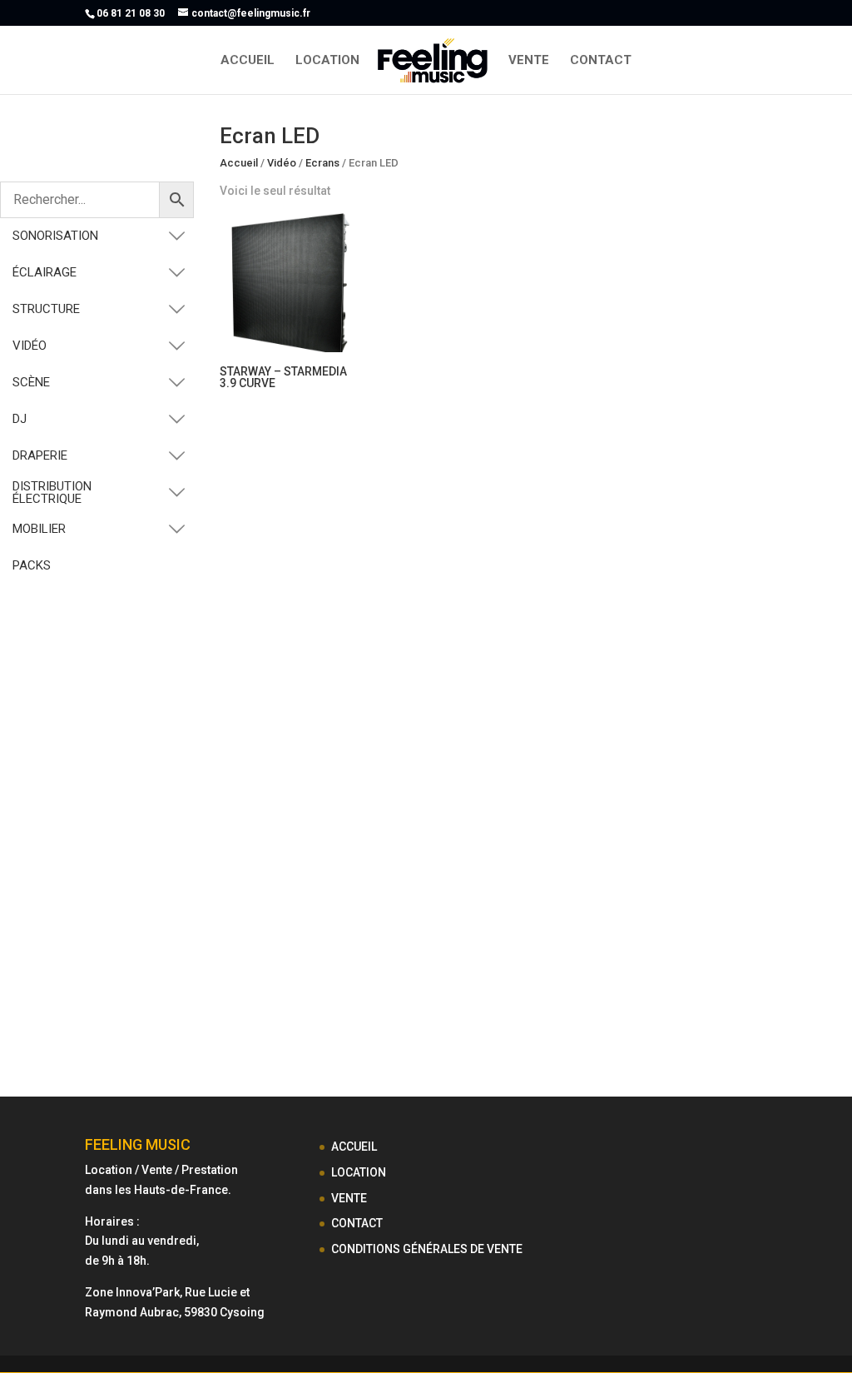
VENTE (528, 60)
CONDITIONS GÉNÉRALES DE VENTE (427, 1249)
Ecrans (322, 163)
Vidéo (281, 163)
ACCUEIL (247, 60)
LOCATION (327, 60)
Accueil (239, 163)
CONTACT (601, 60)
